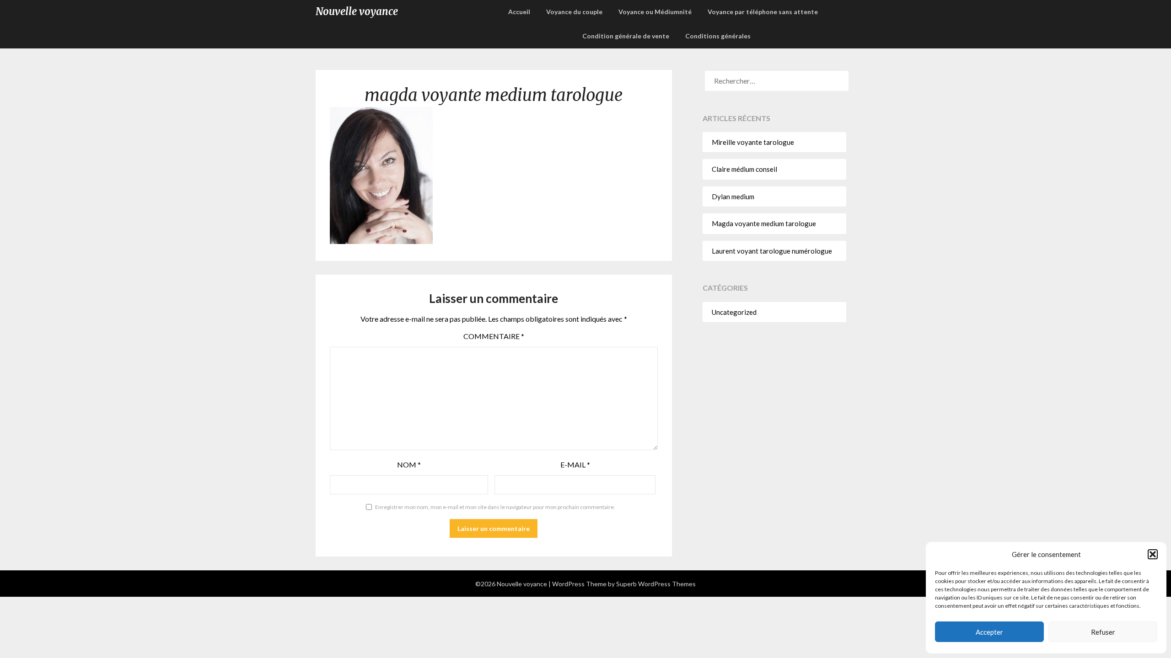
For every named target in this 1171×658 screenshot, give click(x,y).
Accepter (989, 632)
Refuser (1103, 632)
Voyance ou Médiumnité (655, 12)
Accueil (519, 12)
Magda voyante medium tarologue (764, 223)
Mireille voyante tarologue (753, 142)
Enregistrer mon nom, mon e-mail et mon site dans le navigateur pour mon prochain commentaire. (495, 507)
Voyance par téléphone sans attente (763, 12)
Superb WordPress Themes (656, 584)
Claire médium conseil (744, 169)
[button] (1152, 554)
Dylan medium (733, 196)
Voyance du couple (574, 12)
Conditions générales (718, 36)
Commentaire (493, 336)
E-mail (575, 464)
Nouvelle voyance (357, 11)
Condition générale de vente (625, 36)
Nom (409, 464)
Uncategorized (734, 312)
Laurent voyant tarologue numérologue (772, 251)
